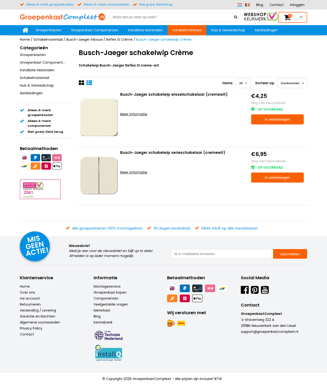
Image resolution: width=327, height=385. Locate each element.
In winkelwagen (277, 119)
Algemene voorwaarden (40, 322)
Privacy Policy (31, 328)
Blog (259, 4)
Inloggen (297, 4)
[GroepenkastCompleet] (62, 16)
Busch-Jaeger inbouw (84, 39)
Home (25, 39)
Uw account (30, 298)
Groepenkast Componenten (94, 30)
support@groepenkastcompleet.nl (269, 331)
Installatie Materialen (145, 30)
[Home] (25, 30)
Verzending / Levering (38, 310)
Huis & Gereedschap (228, 30)
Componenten (106, 298)
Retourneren (30, 304)
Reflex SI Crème (119, 39)
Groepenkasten (49, 30)
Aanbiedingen (266, 30)
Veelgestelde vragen (111, 304)
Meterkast (102, 310)
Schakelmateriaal (187, 30)
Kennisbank (103, 322)
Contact (277, 4)
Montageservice (107, 286)
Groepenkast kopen (110, 292)
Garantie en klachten (37, 316)
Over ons (27, 292)
